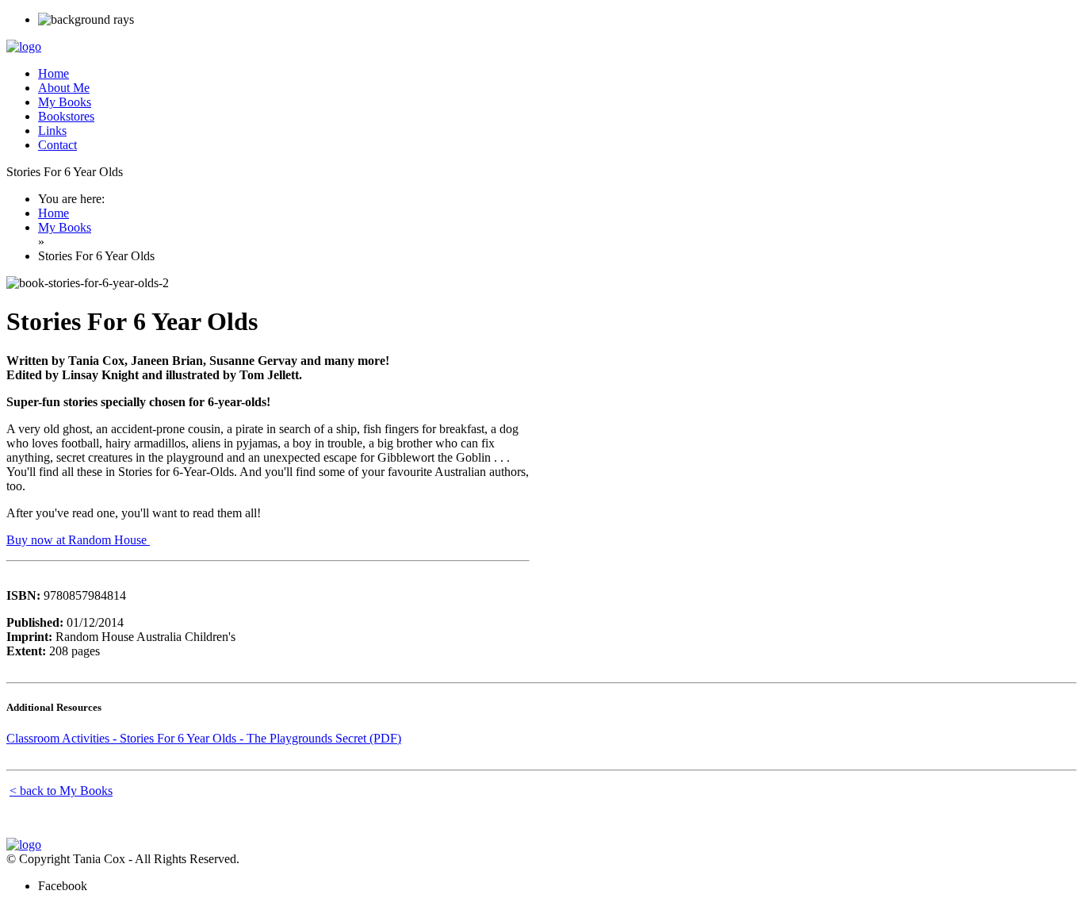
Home (53, 73)
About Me (64, 87)
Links (52, 130)
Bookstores (66, 116)
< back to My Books (61, 790)
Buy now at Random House (78, 540)
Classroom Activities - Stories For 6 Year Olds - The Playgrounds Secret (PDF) (203, 738)
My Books (64, 102)
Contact (57, 145)
